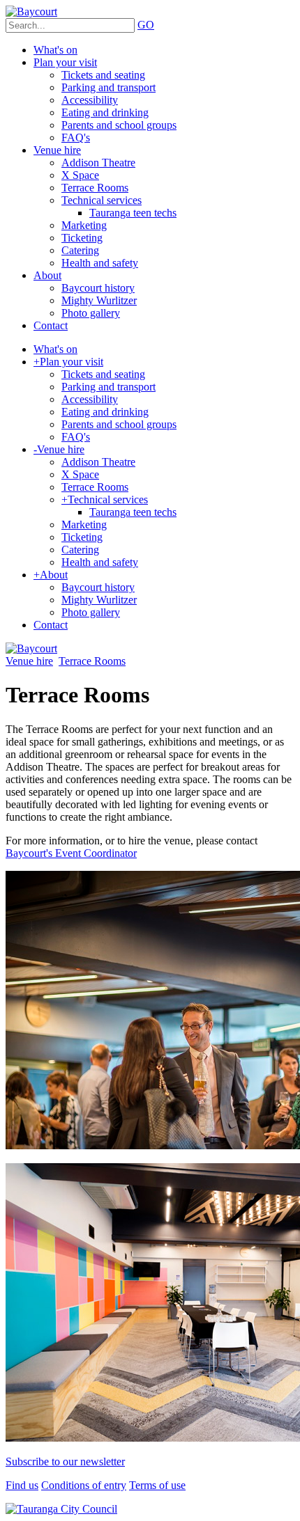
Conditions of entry (83, 1485)
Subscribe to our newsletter (65, 1461)
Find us (22, 1485)
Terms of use (157, 1485)
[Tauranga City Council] (61, 1509)
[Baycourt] (31, 11)
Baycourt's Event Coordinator (71, 853)
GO (145, 25)
